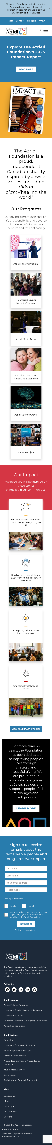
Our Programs (11, 1000)
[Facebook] (7, 989)
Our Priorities (10, 1035)
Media (10, 21)
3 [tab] (30, 139)
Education (9, 1040)
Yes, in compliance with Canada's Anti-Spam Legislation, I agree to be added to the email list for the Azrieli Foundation (29, 914)
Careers (8, 1116)
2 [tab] (26, 139)
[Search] (38, 30)
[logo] (21, 30)
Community (10, 1075)
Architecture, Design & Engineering (21, 1080)
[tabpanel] (26, 87)
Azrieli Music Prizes (13, 1015)
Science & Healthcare (15, 1055)
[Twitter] (14, 989)
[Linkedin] (21, 989)
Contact (20, 21)
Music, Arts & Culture (14, 1069)
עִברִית (42, 21)
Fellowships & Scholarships (17, 1050)
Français (31, 21)
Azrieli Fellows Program (16, 1005)
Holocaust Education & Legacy (19, 1045)
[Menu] (44, 30)
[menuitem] (38, 30)
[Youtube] (27, 989)
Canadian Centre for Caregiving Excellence (25, 1020)
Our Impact (10, 1106)
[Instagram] (34, 989)
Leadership (9, 1096)
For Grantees (10, 1111)
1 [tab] (22, 139)
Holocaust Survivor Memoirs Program (23, 1010)
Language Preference (13, 899)
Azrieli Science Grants (14, 1026)
